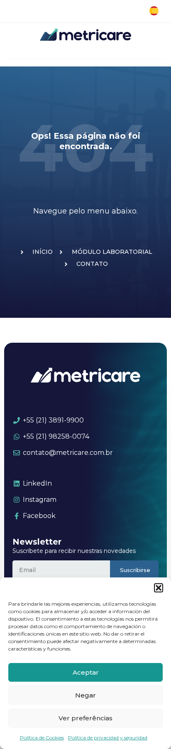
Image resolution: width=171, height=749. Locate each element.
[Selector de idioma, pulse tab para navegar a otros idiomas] (154, 11)
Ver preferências (85, 718)
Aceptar (86, 672)
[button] (158, 588)
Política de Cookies (42, 737)
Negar (85, 695)
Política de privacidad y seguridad (107, 737)
